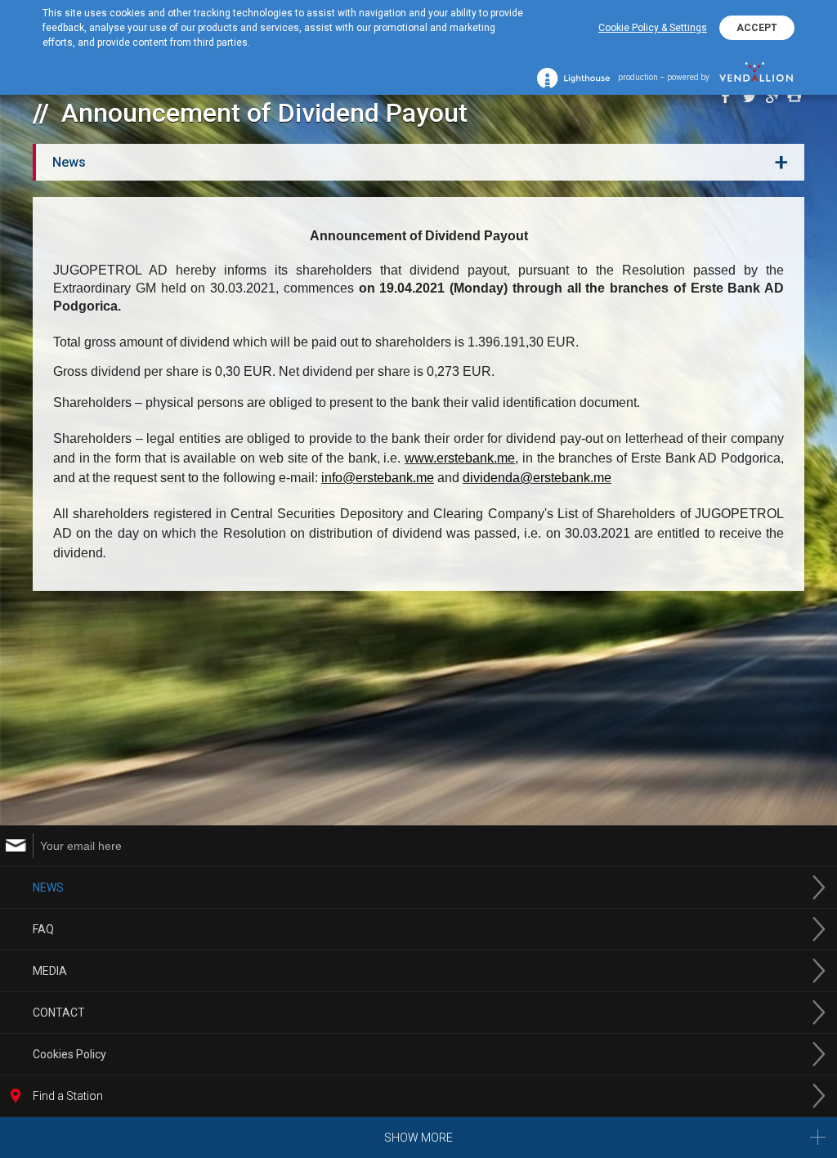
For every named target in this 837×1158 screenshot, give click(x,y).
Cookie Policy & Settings (652, 28)
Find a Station (68, 1095)
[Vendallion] (756, 77)
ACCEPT (756, 28)
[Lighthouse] (573, 78)
